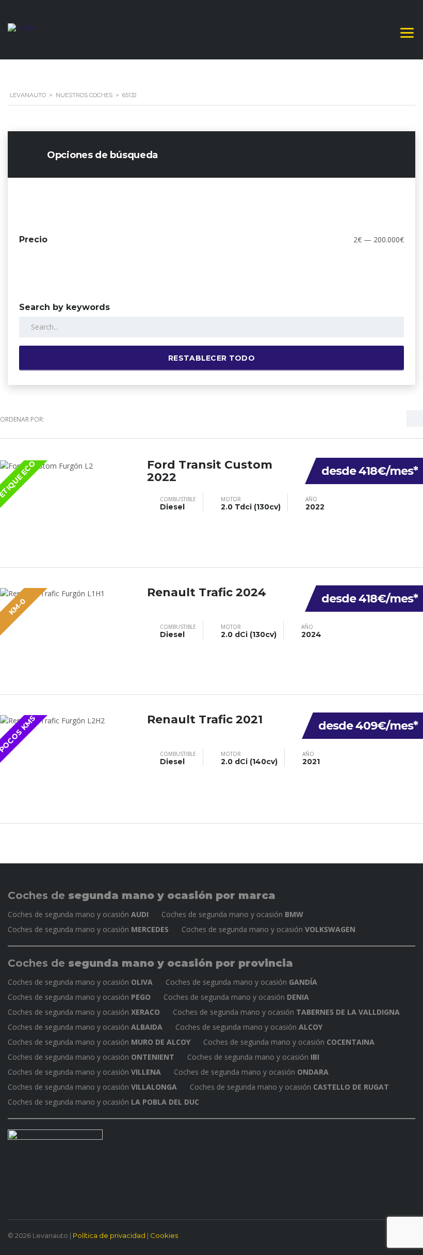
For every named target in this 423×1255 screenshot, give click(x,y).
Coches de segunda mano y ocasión (78, 914)
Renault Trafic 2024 (206, 592)
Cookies (164, 1235)
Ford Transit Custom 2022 (209, 471)
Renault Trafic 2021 (205, 719)
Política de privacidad (109, 1235)
